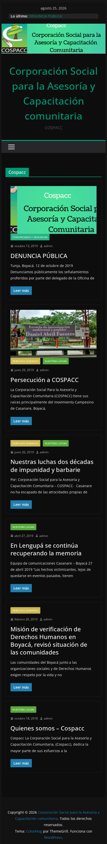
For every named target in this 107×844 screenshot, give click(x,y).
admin (48, 246)
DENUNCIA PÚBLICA (38, 256)
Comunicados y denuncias (30, 237)
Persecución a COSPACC (44, 380)
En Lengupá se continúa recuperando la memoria (46, 549)
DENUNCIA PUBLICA (45, 16)
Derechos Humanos (25, 361)
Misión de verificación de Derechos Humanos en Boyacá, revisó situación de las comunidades (48, 640)
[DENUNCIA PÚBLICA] (53, 210)
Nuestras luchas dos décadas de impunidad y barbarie (52, 465)
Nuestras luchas (56, 361)
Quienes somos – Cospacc (47, 728)
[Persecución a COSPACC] (53, 334)
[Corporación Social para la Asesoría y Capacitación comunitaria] (53, 27)
